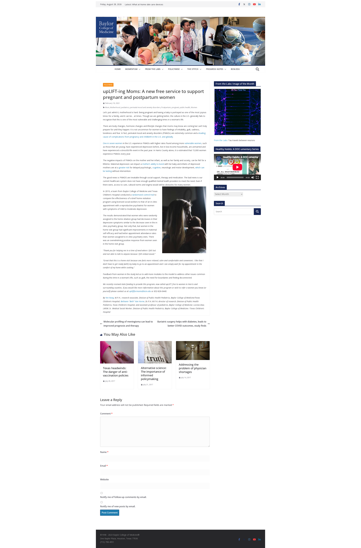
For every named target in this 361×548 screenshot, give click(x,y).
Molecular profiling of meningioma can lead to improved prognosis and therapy (128, 323)
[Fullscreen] (257, 177)
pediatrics (125, 107)
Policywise (174, 69)
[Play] (217, 177)
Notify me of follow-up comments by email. (123, 497)
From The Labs (152, 69)
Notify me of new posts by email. (117, 506)
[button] (139, 69)
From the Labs (220, 140)
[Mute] (252, 177)
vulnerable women (193, 143)
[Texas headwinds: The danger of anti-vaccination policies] (117, 343)
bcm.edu (235, 69)
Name (104, 452)
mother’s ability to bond (153, 164)
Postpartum (166, 107)
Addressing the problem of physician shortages (192, 368)
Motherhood (115, 107)
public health (185, 107)
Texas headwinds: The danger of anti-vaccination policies (115, 371)
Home (118, 69)
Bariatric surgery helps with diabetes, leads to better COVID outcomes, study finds (181, 323)
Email (104, 465)
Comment (106, 413)
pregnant (175, 107)
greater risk (124, 167)
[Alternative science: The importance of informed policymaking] (155, 343)
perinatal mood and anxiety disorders (145, 107)
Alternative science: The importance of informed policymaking (153, 373)
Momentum (131, 69)
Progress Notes (214, 69)
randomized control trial (143, 194)
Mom (107, 107)
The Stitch (192, 69)
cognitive (156, 167)
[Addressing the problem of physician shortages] (193, 343)
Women (194, 107)
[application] (237, 167)
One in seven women (112, 143)
